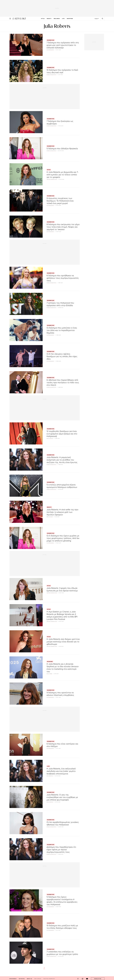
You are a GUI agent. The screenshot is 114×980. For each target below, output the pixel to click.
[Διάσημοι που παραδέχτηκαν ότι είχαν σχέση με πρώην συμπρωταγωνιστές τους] (26, 849)
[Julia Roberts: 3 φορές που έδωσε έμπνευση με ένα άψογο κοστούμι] (26, 589)
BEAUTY (49, 18)
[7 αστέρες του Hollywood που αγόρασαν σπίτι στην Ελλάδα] (26, 304)
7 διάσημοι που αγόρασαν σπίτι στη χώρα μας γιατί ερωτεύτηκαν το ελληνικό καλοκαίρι (63, 45)
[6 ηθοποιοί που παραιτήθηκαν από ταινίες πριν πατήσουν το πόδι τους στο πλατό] (26, 382)
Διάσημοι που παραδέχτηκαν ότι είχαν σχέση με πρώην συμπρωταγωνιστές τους (61, 849)
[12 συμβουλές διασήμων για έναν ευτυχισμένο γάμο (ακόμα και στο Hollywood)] (26, 433)
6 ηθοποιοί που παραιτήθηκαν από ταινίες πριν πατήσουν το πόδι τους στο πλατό (63, 382)
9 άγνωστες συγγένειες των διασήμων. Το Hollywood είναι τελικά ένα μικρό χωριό (60, 201)
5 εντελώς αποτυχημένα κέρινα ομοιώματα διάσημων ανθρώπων (62, 486)
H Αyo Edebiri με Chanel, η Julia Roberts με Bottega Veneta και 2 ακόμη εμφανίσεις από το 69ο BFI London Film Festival (62, 615)
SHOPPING (70, 18)
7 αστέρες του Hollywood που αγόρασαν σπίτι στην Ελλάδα (60, 304)
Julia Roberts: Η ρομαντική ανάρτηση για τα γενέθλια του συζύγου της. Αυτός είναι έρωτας (62, 460)
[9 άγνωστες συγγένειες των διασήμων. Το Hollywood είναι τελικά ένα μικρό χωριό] (26, 200)
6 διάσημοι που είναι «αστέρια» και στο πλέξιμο (62, 745)
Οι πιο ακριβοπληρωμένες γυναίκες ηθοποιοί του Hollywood (63, 823)
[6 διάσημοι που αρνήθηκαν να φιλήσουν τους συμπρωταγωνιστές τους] (26, 278)
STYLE (43, 18)
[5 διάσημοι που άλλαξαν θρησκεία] (26, 148)
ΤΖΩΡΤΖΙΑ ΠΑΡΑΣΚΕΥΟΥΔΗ (52, 179)
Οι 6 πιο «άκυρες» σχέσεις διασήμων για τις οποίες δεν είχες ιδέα (62, 356)
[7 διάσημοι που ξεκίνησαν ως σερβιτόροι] (26, 122)
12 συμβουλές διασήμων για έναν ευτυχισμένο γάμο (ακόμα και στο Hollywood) (62, 434)
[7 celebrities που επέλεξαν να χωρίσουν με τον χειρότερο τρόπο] (26, 953)
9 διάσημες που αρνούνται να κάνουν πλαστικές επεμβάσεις (60, 693)
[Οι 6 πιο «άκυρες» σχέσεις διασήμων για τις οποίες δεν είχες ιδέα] (26, 356)
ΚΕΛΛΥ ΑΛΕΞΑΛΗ (50, 438)
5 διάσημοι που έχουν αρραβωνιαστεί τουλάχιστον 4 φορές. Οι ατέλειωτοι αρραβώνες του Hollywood (62, 900)
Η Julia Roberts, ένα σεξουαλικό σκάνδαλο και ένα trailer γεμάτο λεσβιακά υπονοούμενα (61, 771)
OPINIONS (50, 661)
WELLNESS (57, 18)
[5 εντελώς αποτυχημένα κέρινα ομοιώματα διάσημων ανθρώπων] (26, 486)
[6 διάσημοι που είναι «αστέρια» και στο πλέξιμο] (26, 745)
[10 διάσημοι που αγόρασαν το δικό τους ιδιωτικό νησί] (26, 71)
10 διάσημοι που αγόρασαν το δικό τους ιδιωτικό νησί (62, 71)
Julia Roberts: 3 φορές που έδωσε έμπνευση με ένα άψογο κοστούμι (62, 589)
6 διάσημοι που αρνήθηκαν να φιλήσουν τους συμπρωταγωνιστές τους (63, 278)
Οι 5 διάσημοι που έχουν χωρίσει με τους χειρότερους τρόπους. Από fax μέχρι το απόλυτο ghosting (63, 538)
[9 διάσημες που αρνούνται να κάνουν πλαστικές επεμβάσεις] (26, 693)
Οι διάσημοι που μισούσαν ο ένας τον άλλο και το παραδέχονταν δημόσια (62, 330)
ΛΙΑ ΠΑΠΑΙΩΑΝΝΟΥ (50, 49)
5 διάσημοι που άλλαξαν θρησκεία (62, 148)
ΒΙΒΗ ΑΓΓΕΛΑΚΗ (50, 516)
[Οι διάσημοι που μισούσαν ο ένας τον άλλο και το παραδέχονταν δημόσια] (26, 330)
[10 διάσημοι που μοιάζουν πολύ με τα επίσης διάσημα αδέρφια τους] (26, 926)
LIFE (63, 18)
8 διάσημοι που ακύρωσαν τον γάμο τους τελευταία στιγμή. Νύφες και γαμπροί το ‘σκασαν (63, 227)
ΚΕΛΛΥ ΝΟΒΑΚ (49, 673)
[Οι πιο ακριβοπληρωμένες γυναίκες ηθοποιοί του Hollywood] (26, 823)
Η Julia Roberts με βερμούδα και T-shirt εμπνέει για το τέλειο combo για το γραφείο (63, 174)
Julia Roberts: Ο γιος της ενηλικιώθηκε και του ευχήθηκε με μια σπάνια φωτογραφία (62, 797)
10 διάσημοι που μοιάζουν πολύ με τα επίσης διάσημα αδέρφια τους (62, 926)
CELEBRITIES (50, 40)
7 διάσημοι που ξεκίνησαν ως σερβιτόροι (60, 122)
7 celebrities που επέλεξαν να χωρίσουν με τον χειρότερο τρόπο (62, 953)
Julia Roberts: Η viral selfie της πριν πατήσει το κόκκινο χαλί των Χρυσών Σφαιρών (62, 512)
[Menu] (10, 19)
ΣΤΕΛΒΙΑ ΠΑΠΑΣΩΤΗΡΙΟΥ (51, 74)
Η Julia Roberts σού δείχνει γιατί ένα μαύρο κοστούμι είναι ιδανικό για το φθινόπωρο (63, 641)
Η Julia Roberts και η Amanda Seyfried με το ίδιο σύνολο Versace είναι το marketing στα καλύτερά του (63, 667)
